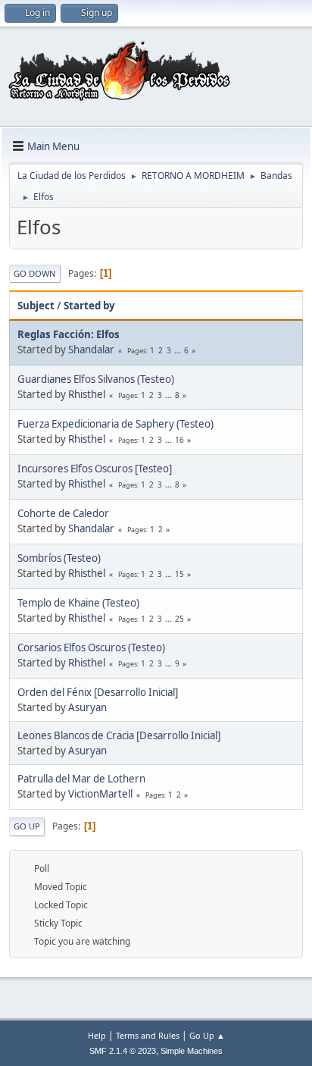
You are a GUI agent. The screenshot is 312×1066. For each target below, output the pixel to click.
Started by (89, 305)
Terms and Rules (147, 1035)
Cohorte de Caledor (63, 513)
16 (179, 439)
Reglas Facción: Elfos (68, 334)
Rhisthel (86, 394)
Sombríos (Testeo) (59, 558)
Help (97, 1035)
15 (179, 574)
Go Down (35, 273)
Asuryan (87, 707)
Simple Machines (192, 1050)
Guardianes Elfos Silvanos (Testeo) (95, 379)
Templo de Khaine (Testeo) (78, 603)
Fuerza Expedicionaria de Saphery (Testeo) (115, 424)
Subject (36, 305)
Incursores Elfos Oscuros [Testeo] (94, 468)
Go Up (27, 826)
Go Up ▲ (207, 1035)
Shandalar (91, 349)
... (178, 350)
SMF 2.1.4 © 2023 (122, 1050)
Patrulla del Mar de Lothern (81, 778)
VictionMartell (100, 794)
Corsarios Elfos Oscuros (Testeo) (91, 647)
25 (179, 618)
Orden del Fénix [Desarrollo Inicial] (97, 692)
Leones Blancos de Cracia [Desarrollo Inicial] (118, 735)
